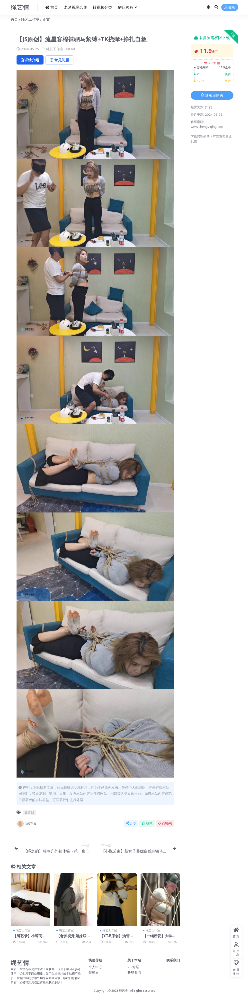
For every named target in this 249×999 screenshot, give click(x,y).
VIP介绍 (133, 967)
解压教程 (125, 7)
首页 (54, 7)
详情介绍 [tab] (32, 59)
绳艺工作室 (30, 19)
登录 (231, 7)
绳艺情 (30, 823)
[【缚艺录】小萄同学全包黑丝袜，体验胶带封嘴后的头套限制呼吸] (30, 899)
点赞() (167, 823)
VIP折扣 (214, 63)
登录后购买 (214, 95)
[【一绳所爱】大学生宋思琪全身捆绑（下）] (160, 899)
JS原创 (29, 812)
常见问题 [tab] (61, 59)
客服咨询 (134, 972)
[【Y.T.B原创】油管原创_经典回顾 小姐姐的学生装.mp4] (117, 899)
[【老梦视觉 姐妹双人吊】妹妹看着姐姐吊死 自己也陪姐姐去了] (73, 899)
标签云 (94, 972)
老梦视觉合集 (75, 7)
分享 (133, 823)
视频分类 (104, 7)
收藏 (149, 823)
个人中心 (95, 967)
